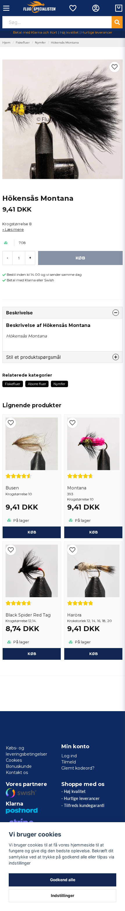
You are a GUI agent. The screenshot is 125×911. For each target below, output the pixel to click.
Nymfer (40, 42)
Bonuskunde (19, 766)
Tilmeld (68, 762)
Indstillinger (62, 895)
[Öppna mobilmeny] (6, 8)
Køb (93, 532)
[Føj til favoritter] (72, 8)
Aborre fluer (37, 384)
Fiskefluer (23, 42)
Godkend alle (62, 879)
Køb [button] (32, 532)
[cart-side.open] (118, 8)
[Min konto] (96, 8)
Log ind (69, 755)
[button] (114, 67)
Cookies (14, 760)
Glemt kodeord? (77, 768)
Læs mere (14, 229)
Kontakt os (17, 772)
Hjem (6, 42)
